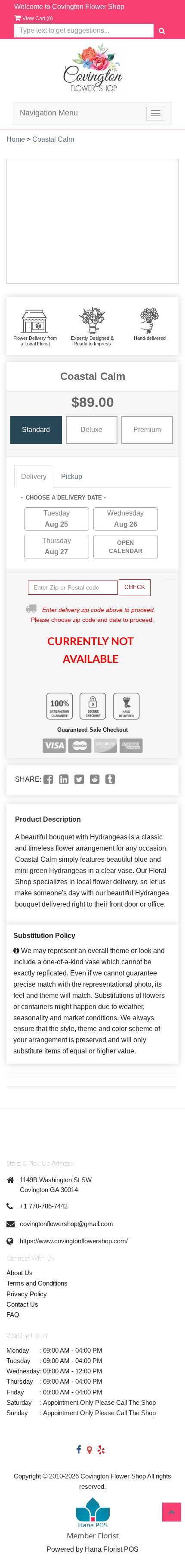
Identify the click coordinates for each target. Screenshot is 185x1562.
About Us (19, 1272)
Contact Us (22, 1304)
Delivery (33, 476)
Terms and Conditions (37, 1283)
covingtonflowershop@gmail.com (66, 1223)
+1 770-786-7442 (44, 1206)
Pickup (71, 476)
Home (15, 139)
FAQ (12, 1314)
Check (134, 587)
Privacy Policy (26, 1294)
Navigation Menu (49, 113)
